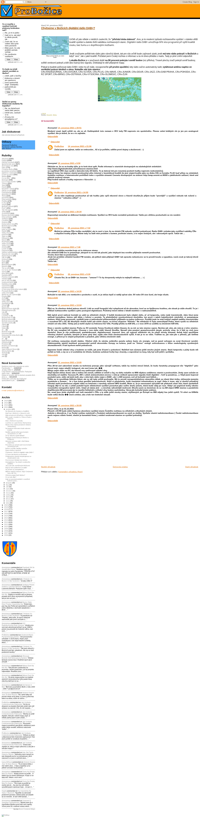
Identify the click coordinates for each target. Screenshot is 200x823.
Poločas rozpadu (8, 277)
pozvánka (5, 197)
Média (55, 115)
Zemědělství (6, 303)
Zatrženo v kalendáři (9, 173)
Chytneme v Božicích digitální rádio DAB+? (68, 28)
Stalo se (5, 236)
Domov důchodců (8, 215)
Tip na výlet (6, 268)
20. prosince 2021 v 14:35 (69, 291)
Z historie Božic (7, 169)
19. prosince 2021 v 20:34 (69, 212)
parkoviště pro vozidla (10, 88)
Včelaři (4, 305)
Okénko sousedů (8, 162)
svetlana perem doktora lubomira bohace (18, 586)
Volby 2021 (6, 301)
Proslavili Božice (8, 291)
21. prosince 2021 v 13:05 (69, 362)
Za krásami (6, 213)
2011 (6, 524)
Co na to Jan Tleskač (9, 270)
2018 (6, 509)
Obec (4, 167)
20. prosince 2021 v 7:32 (79, 228)
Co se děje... (6, 178)
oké (3, 356)
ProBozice (59, 192)
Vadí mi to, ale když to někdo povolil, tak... (13, 37)
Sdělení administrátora (10, 252)
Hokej (4, 314)
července (9, 491)
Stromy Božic (6, 351)
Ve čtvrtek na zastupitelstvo (14, 469)
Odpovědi (55, 142)
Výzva (4, 271)
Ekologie (5, 180)
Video (4, 328)
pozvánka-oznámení (9, 171)
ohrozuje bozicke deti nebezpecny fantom (15, 657)
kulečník (5, 234)
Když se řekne (7, 229)
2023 (6, 403)
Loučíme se (6, 316)
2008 (6, 531)
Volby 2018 (6, 243)
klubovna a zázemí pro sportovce (12, 79)
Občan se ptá (7, 190)
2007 (6, 533)
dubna (8, 497)
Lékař (4, 326)
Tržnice (4, 183)
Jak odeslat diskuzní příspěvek (13, 135)
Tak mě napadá (7, 210)
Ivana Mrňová (7, 762)
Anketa (4, 247)
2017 (6, 511)
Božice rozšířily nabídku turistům (16, 448)
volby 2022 (6, 293)
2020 (6, 505)
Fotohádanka (7, 192)
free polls (19, 62)
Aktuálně (49, 115)
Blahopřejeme (7, 264)
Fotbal (4, 160)
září (7, 487)
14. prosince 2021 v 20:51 (69, 128)
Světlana (5, 219)
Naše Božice (6, 340)
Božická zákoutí (7, 206)
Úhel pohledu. (7, 217)
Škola (4, 196)
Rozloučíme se (7, 317)
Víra (3, 354)
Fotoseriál (5, 250)
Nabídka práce (7, 284)
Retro (4, 261)
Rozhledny (6, 241)
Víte (3, 312)
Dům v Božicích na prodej (13, 421)
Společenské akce (8, 164)
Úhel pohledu (7, 199)
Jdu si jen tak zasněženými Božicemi (17, 465)
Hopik (4, 791)
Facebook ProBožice (9, 145)
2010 (6, 526)
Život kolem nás (7, 166)
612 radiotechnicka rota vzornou (13, 624)
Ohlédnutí (5, 342)
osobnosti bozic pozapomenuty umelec (17, 636)
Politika (4, 201)
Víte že (4, 257)
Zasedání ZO (6, 194)
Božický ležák (7, 331)
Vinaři (4, 204)
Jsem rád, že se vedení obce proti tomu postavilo (12, 44)
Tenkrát (4, 353)
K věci (4, 203)
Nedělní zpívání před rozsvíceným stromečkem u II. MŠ (16, 433)
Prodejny (5, 344)
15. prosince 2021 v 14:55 (76, 192)
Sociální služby (7, 323)
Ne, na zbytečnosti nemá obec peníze (12, 109)
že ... (3, 330)
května (8, 495)
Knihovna (5, 259)
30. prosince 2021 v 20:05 (69, 405)
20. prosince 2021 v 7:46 (69, 247)
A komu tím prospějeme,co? (11, 118)
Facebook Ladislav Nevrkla (12, 147)
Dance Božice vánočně (13, 450)
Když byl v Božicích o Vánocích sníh (17, 413)
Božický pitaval (7, 319)
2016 (6, 513)
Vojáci (4, 300)
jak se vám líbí (7, 280)
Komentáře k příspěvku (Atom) (70, 472)
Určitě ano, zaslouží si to (13, 114)
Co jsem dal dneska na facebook (16, 454)
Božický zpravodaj (8, 321)
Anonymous (6, 567)
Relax (4, 347)
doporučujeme (7, 256)
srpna (8, 489)
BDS (3, 263)
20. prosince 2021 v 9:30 (79, 274)
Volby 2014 (6, 233)
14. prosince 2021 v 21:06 (79, 146)
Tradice (4, 337)
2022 (6, 405)
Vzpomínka (6, 286)
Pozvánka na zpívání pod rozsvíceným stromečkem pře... (18, 445)
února (8, 501)
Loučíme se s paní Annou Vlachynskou (18, 423)
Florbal (4, 227)
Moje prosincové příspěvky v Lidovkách (18, 415)
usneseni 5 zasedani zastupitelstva (16, 801)
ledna (8, 503)
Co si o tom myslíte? (9, 182)
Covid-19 (5, 249)
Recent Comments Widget (27, 809)
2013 (6, 520)
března (8, 499)
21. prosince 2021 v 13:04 (69, 305)
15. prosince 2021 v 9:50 (69, 163)
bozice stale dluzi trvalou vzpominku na (17, 603)
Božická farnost (7, 226)
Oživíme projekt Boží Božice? (15, 475)
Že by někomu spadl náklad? (14, 435)
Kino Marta (6, 273)
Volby (4, 212)
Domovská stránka (120, 467)
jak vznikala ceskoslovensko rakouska (16, 703)
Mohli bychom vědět (9, 309)
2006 (6, 535)
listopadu (9, 483)
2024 (6, 401)
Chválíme (5, 220)
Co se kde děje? (10, 477)
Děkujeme (5, 238)
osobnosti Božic (7, 282)
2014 (6, 518)
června (8, 493)
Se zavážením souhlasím (10, 55)
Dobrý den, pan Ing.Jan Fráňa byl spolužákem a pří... (14, 379)
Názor (4, 240)
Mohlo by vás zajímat (9, 294)
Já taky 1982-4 (7, 370)
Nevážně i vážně (8, 189)
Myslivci (5, 266)
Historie (4, 222)
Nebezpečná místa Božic (11, 335)
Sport (4, 185)
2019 (6, 507)
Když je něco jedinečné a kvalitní (16, 467)
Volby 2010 (6, 245)
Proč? (4, 208)
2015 (6, 516)
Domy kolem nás (8, 224)
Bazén (4, 307)
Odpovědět (53, 136)
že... (3, 339)
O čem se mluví (7, 174)
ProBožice (59, 146)
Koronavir (5, 333)
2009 (6, 529)
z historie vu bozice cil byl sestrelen (17, 580)
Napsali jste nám (8, 254)
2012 (6, 522)
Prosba (4, 296)
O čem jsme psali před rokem (12, 289)
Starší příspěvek (191, 467)
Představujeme (7, 310)
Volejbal (5, 279)
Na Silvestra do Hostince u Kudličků (17, 411)
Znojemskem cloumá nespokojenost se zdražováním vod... (18, 457)
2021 (6, 407)
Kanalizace (6, 287)
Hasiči (4, 187)
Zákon (4, 324)
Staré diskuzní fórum (9, 349)
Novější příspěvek (48, 467)
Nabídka (5, 275)
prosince (9, 409)
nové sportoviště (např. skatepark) (11, 84)
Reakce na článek (8, 346)
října (7, 485)
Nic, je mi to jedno (12, 33)
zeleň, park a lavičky (13, 76)
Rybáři (4, 231)
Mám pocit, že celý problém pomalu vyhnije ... (12, 50)
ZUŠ (3, 298)
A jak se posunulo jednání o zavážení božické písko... (17, 480)
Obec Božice (6, 149)
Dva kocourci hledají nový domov (16, 460)
